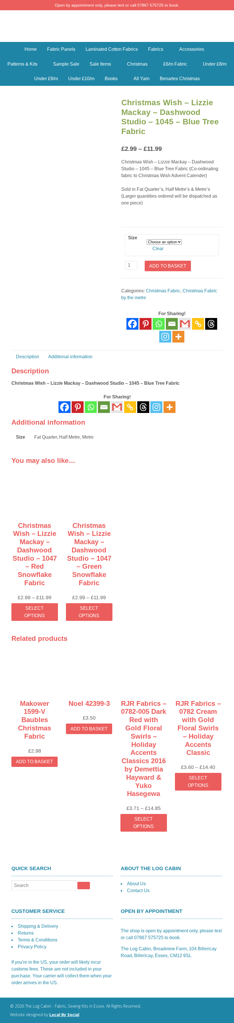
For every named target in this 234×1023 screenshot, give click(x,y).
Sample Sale (66, 64)
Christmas (137, 64)
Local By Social (64, 1014)
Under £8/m (215, 64)
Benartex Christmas (180, 78)
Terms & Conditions (37, 939)
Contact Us (138, 890)
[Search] (83, 885)
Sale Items (100, 64)
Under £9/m (46, 78)
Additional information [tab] (70, 356)
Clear (158, 248)
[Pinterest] (146, 324)
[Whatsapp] (159, 324)
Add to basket (167, 266)
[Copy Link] (198, 324)
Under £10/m (81, 78)
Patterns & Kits (22, 64)
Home (31, 49)
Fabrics (155, 49)
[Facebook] (132, 324)
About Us (136, 883)
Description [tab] (27, 356)
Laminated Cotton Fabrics (112, 49)
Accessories (191, 49)
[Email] (172, 324)
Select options (34, 612)
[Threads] (211, 324)
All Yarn (142, 78)
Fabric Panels (61, 49)
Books (111, 78)
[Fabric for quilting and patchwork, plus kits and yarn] (117, 38)
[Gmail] (117, 407)
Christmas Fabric (163, 290)
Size (132, 237)
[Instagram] (165, 337)
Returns (26, 933)
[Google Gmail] (185, 324)
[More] (178, 337)
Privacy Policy (32, 946)
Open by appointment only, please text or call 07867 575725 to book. (117, 5)
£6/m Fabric (175, 64)
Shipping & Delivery (38, 926)
